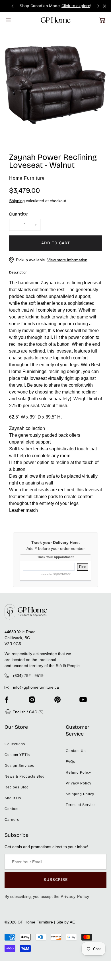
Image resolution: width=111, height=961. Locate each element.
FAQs (70, 762)
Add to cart (55, 243)
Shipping (17, 200)
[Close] (104, 6)
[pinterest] (57, 699)
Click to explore (75, 5)
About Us (13, 798)
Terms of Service (81, 805)
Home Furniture (27, 178)
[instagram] (32, 699)
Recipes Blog (17, 787)
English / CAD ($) (27, 712)
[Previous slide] (12, 5)
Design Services (19, 766)
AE (72, 922)
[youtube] (83, 699)
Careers (12, 820)
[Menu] (8, 20)
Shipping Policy (80, 794)
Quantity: (18, 214)
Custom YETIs (17, 755)
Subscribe (56, 879)
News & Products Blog (25, 776)
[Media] (55, 85)
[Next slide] (98, 5)
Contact (11, 809)
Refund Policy (78, 772)
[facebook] (6, 699)
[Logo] (56, 20)
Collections (15, 744)
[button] (102, 20)
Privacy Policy (78, 783)
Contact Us (76, 751)
